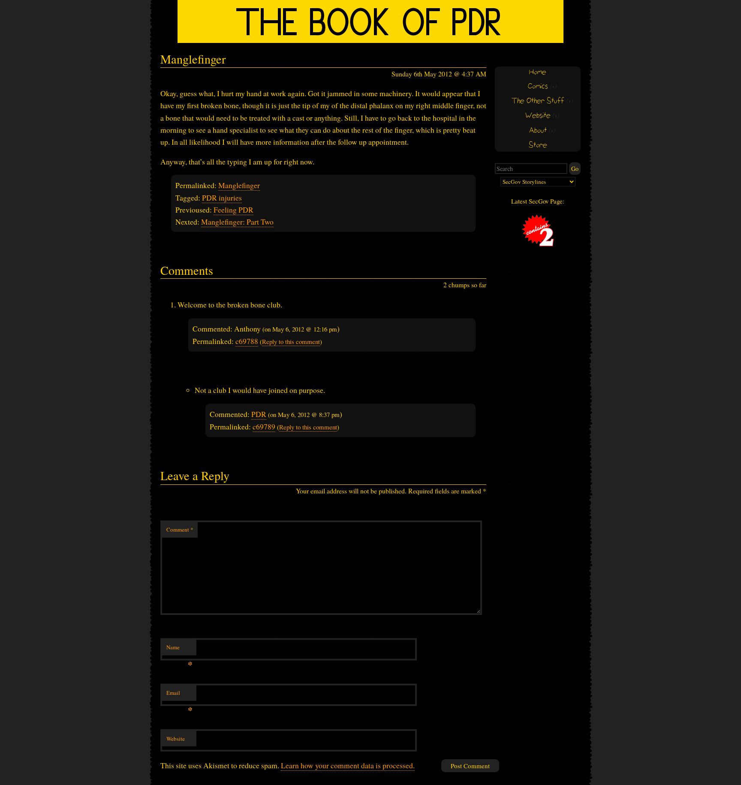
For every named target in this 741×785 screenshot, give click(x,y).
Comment (179, 529)
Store (538, 145)
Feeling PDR (233, 209)
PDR (258, 414)
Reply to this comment (291, 341)
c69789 (264, 426)
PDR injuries (222, 197)
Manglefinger (239, 185)
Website (175, 738)
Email (179, 695)
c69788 (246, 341)
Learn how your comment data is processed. (348, 765)
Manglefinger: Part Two (237, 221)
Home (537, 72)
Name (179, 649)
